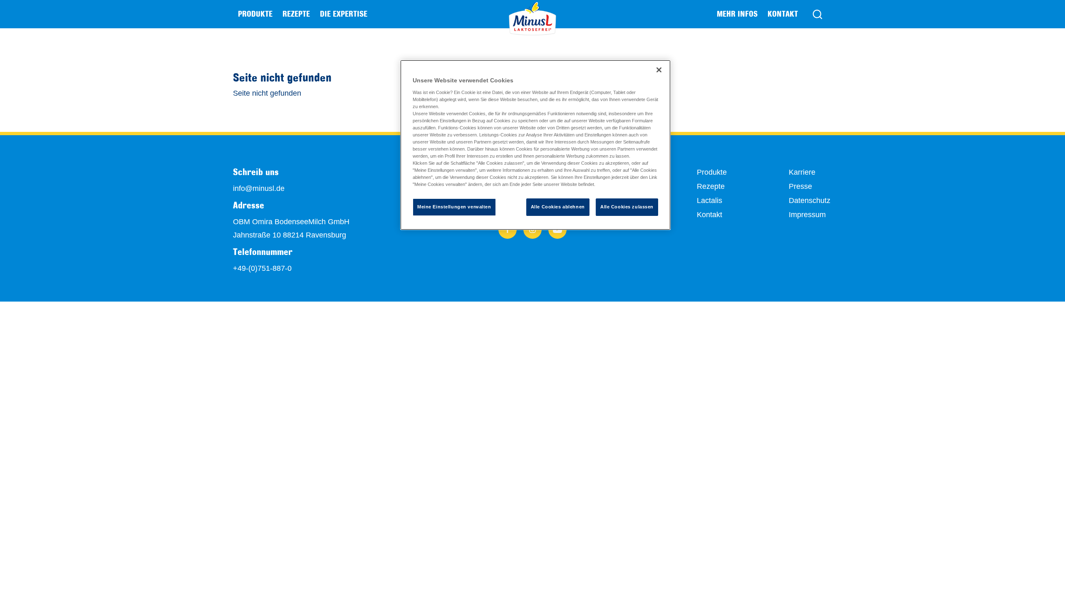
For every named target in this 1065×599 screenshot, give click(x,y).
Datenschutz (809, 200)
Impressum (807, 214)
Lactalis (709, 200)
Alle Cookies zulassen (627, 206)
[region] (535, 145)
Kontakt (783, 14)
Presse (800, 186)
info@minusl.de (259, 188)
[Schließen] (659, 70)
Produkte (712, 172)
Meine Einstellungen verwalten (454, 206)
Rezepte (296, 14)
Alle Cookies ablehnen (558, 206)
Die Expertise (343, 14)
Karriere (802, 172)
